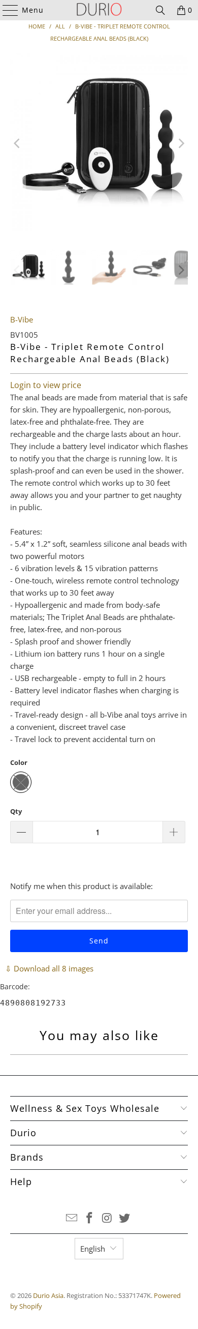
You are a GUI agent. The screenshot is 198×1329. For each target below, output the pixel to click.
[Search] (160, 10)
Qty (16, 811)
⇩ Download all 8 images (49, 968)
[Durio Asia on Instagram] (107, 1218)
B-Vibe (21, 319)
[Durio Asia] (99, 10)
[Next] (180, 143)
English (92, 1249)
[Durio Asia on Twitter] (125, 1218)
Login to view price (45, 385)
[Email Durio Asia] (72, 1218)
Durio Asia (48, 1295)
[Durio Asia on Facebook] (89, 1218)
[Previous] (18, 143)
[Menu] (5, 10)
